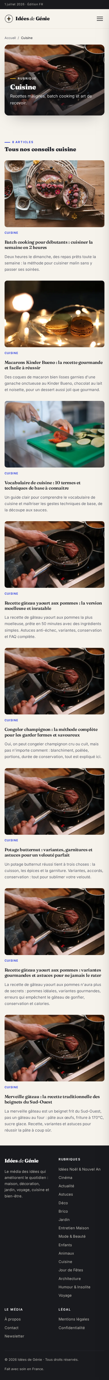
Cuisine (65, 1261)
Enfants (65, 1245)
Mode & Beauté (72, 1236)
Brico (63, 1211)
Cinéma (65, 1177)
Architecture (70, 1278)
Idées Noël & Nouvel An (80, 1169)
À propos (13, 1319)
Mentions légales (74, 1319)
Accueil (10, 38)
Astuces (66, 1194)
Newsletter (14, 1336)
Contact (12, 1328)
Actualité (66, 1186)
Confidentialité (72, 1328)
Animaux (66, 1253)
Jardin (64, 1219)
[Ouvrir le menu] (100, 19)
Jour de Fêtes (71, 1270)
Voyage (65, 1295)
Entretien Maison (74, 1228)
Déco (63, 1203)
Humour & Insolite (74, 1287)
